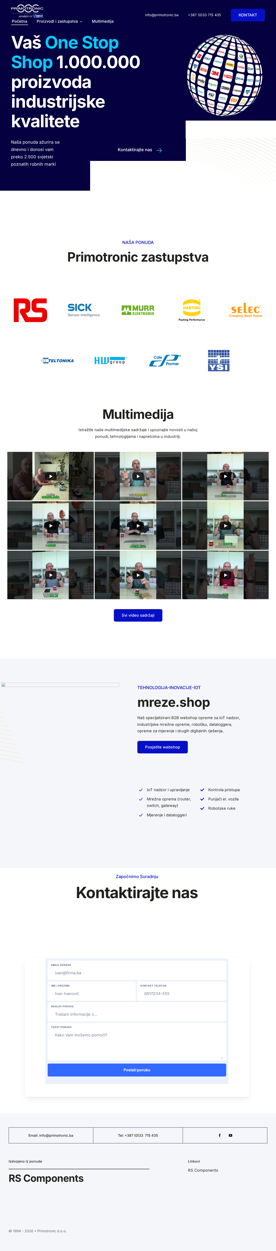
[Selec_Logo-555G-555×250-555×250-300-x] (245, 290)
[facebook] (219, 1135)
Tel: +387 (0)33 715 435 (138, 1135)
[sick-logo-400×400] (84, 290)
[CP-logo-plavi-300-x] (165, 340)
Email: (33, 1135)
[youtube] (230, 1135)
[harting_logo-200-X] (192, 290)
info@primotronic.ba (56, 1135)
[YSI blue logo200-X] (219, 340)
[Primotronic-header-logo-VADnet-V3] (27, 6)
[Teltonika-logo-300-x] (57, 340)
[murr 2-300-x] (138, 290)
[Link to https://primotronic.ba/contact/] (159, 150)
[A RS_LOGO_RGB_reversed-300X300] (30, 290)
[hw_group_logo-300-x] (111, 340)
